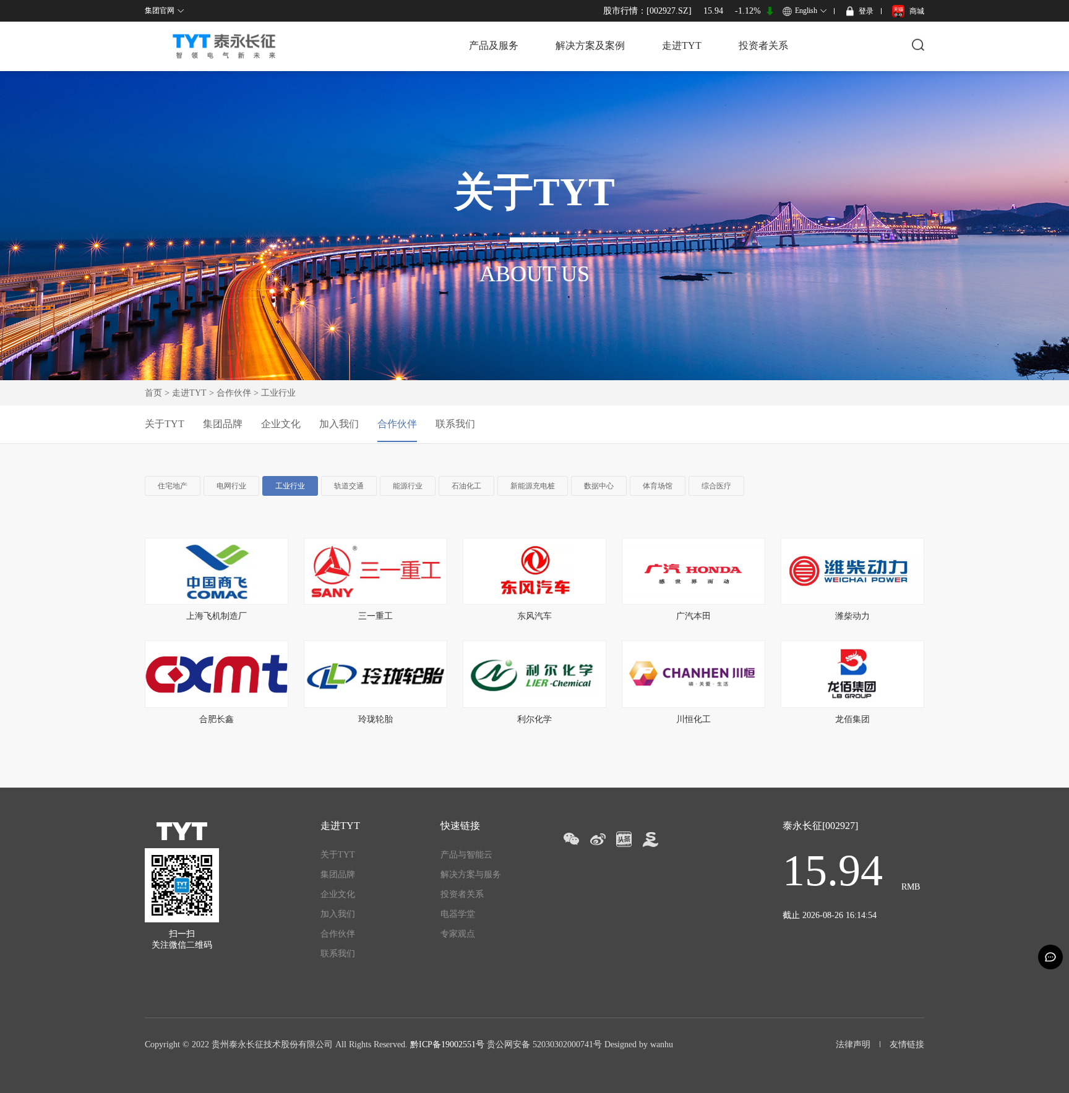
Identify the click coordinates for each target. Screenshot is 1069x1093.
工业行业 (290, 486)
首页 (153, 393)
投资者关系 (763, 45)
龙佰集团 (852, 719)
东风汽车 (534, 616)
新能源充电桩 (532, 486)
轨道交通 (349, 486)
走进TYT (682, 45)
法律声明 (853, 1044)
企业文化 (281, 424)
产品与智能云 (466, 854)
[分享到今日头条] (624, 839)
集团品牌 (223, 424)
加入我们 (339, 424)
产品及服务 (493, 45)
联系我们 (455, 424)
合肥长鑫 (216, 719)
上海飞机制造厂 (216, 616)
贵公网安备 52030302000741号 (544, 1044)
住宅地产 (172, 486)
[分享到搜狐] (650, 839)
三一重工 (375, 616)
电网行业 (231, 486)
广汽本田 (693, 616)
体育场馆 (657, 486)
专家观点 (457, 933)
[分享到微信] (570, 839)
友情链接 (907, 1044)
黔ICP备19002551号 (447, 1044)
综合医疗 (716, 486)
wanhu (661, 1044)
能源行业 (408, 486)
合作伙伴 (234, 393)
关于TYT (164, 424)
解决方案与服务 (470, 874)
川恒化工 (693, 719)
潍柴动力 (852, 616)
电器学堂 (457, 914)
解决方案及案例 (590, 45)
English (806, 10)
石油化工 (466, 486)
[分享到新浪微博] (597, 839)
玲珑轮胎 (375, 719)
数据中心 (599, 486)
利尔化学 (534, 719)
